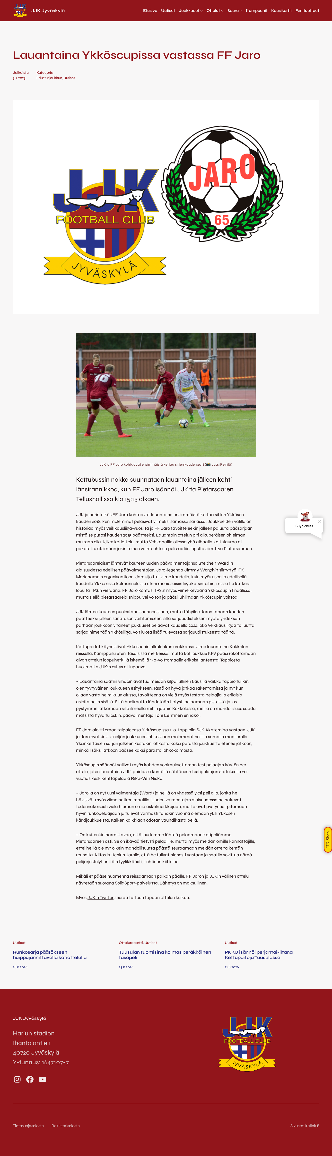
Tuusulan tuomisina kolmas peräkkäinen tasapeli (165, 955)
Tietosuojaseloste (28, 1125)
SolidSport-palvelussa (136, 883)
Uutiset (69, 78)
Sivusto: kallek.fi (304, 1125)
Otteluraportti (131, 943)
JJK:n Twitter (100, 897)
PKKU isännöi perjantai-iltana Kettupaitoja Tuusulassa (259, 955)
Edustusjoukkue (49, 78)
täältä (227, 632)
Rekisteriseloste (66, 1125)
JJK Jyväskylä (48, 10)
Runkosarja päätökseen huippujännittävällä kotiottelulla (50, 955)
